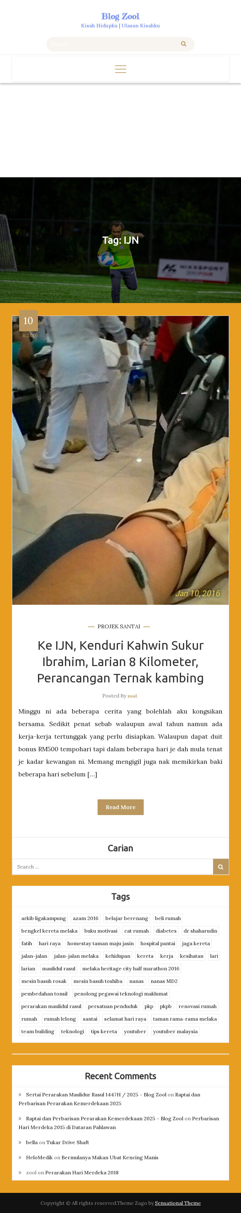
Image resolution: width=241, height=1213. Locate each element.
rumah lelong (60, 1019)
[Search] (184, 44)
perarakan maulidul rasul (51, 1006)
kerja (166, 956)
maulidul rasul (58, 968)
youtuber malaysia (175, 1031)
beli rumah (168, 918)
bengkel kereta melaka (49, 931)
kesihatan (191, 956)
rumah (29, 1019)
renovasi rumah (198, 1006)
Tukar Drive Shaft (67, 1142)
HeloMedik (39, 1157)
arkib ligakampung (43, 918)
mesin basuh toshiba (97, 981)
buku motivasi (100, 931)
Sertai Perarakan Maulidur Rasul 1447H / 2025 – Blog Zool (96, 1094)
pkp (149, 1006)
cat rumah (136, 931)
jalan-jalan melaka (76, 956)
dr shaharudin (200, 931)
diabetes (166, 931)
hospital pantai (158, 943)
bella (32, 1142)
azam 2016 (86, 918)
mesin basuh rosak (44, 981)
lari (214, 956)
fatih (26, 943)
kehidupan (117, 956)
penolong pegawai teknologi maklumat (121, 993)
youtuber (135, 1031)
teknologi (72, 1031)
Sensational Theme (178, 1203)
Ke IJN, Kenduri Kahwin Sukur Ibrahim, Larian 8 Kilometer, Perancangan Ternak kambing (120, 661)
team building (37, 1031)
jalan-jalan (34, 956)
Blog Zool (120, 16)
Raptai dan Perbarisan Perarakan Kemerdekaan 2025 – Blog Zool (104, 1118)
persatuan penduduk (113, 1006)
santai (130, 626)
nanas (136, 981)
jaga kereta (196, 943)
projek (108, 626)
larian (28, 968)
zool (132, 696)
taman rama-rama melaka (185, 1019)
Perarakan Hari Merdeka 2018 (82, 1172)
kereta (145, 956)
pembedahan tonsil (44, 993)
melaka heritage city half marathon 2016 (130, 968)
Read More (121, 807)
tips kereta (104, 1031)
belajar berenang (126, 918)
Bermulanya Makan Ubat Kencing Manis (110, 1157)
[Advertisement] (120, 130)
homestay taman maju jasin (100, 943)
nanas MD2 (164, 981)
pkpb (166, 1006)
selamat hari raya (125, 1019)
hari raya (50, 943)
